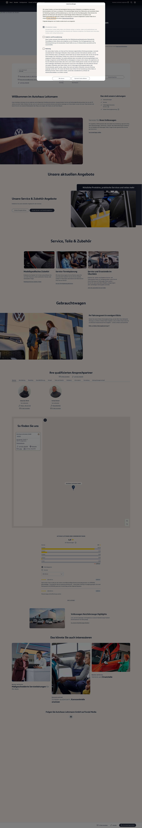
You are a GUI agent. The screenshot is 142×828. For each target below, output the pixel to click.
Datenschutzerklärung (67, 18)
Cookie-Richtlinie (51, 18)
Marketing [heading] (48, 48)
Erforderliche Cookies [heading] (51, 27)
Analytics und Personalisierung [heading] (53, 37)
